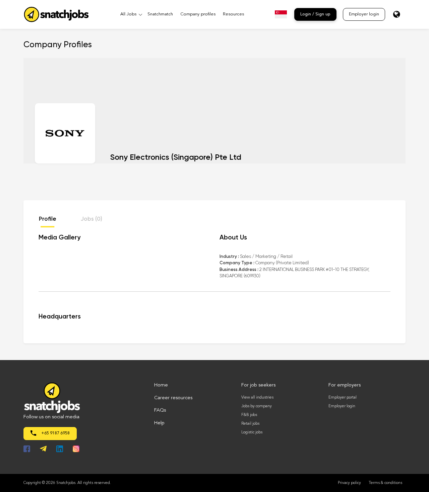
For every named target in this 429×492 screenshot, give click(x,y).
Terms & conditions (385, 483)
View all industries (257, 398)
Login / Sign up (315, 14)
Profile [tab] (47, 219)
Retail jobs (250, 424)
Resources (233, 14)
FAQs (160, 410)
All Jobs (128, 14)
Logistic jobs (251, 432)
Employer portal (342, 398)
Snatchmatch (160, 14)
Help (159, 423)
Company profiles (198, 14)
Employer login (364, 14)
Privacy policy (349, 483)
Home (161, 385)
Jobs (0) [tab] (91, 219)
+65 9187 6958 (55, 433)
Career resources (173, 398)
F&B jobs (249, 415)
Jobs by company (256, 406)
